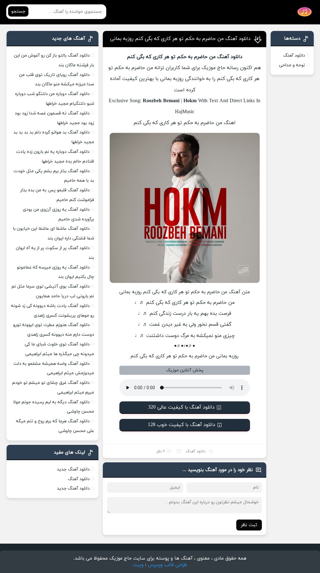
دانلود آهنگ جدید (73, 469)
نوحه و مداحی (292, 65)
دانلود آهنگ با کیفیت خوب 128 (181, 424)
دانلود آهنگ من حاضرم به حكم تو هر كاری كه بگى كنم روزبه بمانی (180, 38)
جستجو (18, 11)
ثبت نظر (249, 525)
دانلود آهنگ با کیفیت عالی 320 (181, 407)
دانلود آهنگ (196, 451)
